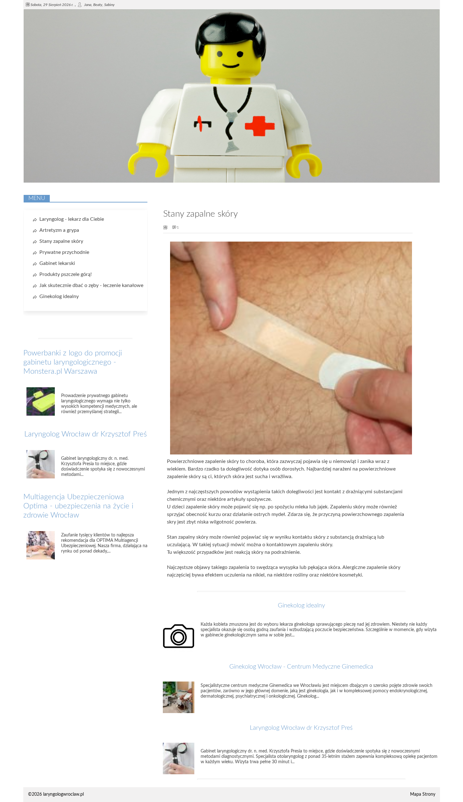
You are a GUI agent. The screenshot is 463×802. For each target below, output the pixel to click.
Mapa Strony (422, 794)
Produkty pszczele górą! (65, 274)
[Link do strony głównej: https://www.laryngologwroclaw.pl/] (232, 181)
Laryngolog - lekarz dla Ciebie (71, 219)
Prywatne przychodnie (64, 252)
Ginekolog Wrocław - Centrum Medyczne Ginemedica (301, 667)
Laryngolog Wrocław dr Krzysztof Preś (301, 728)
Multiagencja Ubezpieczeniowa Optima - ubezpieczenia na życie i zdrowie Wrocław (78, 506)
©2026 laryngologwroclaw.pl (56, 794)
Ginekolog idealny (301, 605)
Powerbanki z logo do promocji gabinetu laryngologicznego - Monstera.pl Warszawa (72, 362)
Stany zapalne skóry (61, 241)
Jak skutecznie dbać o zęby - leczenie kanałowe (91, 285)
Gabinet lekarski (57, 263)
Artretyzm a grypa (59, 230)
